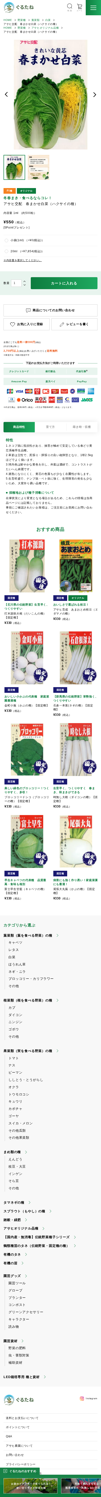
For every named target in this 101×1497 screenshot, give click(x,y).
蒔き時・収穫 (82, 427)
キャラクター (18, 1319)
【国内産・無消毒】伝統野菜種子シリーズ (37, 1237)
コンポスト (17, 1305)
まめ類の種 (12, 1152)
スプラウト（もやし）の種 (24, 1211)
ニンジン (15, 1022)
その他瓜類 (17, 1130)
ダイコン (15, 1015)
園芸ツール (17, 1283)
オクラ (13, 1087)
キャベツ (15, 942)
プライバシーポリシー (21, 1464)
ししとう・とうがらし (25, 1080)
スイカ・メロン (20, 1123)
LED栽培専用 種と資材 (22, 1377)
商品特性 (19, 427)
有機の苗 (10, 1263)
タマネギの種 (14, 1202)
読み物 (13, 1326)
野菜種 (22, 20)
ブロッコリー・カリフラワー (31, 979)
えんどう (15, 1159)
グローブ (15, 1290)
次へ (94, 94)
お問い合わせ (15, 1455)
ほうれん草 (17, 964)
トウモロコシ (18, 1094)
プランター (17, 1298)
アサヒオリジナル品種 (45, 27)
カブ (12, 1007)
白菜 (48, 20)
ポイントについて (18, 1427)
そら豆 (13, 1181)
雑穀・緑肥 (12, 1220)
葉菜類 (35, 20)
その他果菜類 (18, 1137)
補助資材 (15, 1362)
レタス (13, 950)
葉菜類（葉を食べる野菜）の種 (28, 935)
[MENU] (93, 7)
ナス (12, 1065)
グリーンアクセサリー (25, 1312)
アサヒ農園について (19, 1445)
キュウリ (15, 1101)
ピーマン (15, 1072)
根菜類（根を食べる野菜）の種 (28, 1000)
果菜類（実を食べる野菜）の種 (28, 1051)
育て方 (50, 427)
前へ (6, 94)
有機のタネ (12, 1254)
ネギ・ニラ (17, 971)
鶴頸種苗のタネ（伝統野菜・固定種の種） (37, 1246)
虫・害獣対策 (18, 1355)
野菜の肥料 (17, 1348)
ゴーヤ (13, 1116)
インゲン (15, 1174)
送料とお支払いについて (22, 1418)
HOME (8, 20)
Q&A (9, 1436)
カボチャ (15, 1109)
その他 (13, 986)
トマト (13, 1058)
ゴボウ (13, 1029)
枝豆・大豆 (17, 1166)
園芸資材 (10, 1341)
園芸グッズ (12, 1276)
